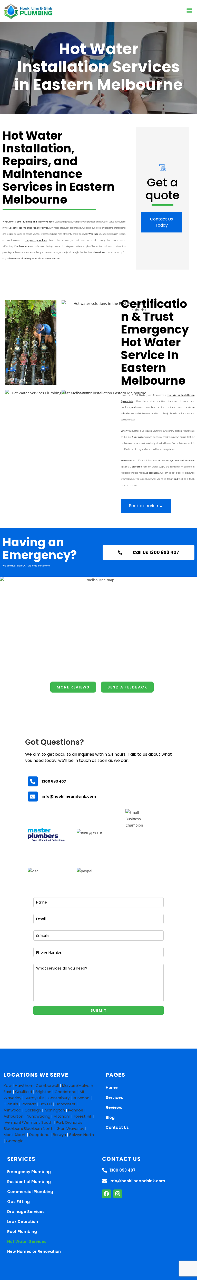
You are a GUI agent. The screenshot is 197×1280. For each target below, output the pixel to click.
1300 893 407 (54, 781)
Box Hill (46, 1104)
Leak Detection (22, 1221)
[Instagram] (117, 1193)
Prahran (29, 1104)
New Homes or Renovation (34, 1251)
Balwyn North (81, 1134)
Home (112, 1087)
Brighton (43, 1091)
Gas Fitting (18, 1201)
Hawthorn (24, 1085)
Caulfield (23, 1091)
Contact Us (117, 1127)
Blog (110, 1117)
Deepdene (39, 1134)
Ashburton (13, 1116)
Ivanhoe (75, 1110)
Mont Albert (15, 1134)
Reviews (114, 1107)
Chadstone (65, 1091)
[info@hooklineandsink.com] (33, 797)
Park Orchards (69, 1122)
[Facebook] (106, 1193)
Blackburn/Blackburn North (28, 1128)
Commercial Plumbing (30, 1191)
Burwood (81, 1097)
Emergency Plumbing (29, 1171)
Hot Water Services (26, 1241)
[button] (189, 11)
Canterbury (59, 1097)
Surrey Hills (34, 1097)
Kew (8, 1085)
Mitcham (62, 1116)
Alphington (54, 1110)
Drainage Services (26, 1211)
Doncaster (65, 1104)
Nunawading (38, 1116)
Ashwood (12, 1110)
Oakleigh (33, 1110)
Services (114, 1097)
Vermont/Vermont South (29, 1122)
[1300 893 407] (33, 781)
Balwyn (59, 1134)
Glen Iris (11, 1104)
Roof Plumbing (22, 1231)
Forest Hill (83, 1116)
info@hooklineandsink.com (69, 796)
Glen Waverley (70, 1128)
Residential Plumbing (29, 1181)
